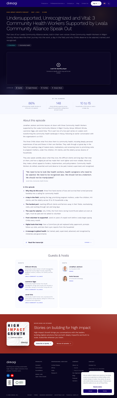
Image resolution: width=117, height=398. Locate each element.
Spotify (20, 88)
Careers (74, 380)
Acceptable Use (59, 395)
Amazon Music (58, 88)
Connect (37, 365)
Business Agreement (46, 395)
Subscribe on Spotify (42, 343)
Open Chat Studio (40, 376)
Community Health (25, 45)
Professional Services (57, 3)
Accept (90, 391)
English (104, 3)
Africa (53, 367)
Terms (36, 395)
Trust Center (95, 395)
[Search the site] (108, 3)
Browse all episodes (63, 343)
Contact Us (85, 3)
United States (55, 365)
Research (54, 373)
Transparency (84, 395)
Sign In (95, 3)
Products (44, 3)
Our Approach (76, 373)
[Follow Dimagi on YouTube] (12, 375)
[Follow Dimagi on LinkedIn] (8, 375)
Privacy (29, 395)
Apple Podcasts (32, 88)
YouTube (45, 88)
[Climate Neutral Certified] (20, 382)
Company (70, 3)
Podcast (74, 378)
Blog (78, 3)
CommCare (12, 45)
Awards (76, 367)
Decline (105, 391)
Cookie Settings (105, 395)
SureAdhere (39, 370)
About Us (75, 365)
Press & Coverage (79, 370)
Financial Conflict (72, 395)
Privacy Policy (104, 383)
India (52, 370)
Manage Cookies (97, 386)
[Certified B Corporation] (10, 382)
